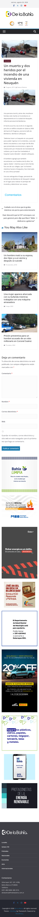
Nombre (6, 402)
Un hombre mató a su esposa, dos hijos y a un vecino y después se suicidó (18, 258)
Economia (5, 860)
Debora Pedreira (22, 87)
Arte (3, 864)
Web (3, 421)
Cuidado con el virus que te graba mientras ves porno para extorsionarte (19, 208)
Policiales (7, 61)
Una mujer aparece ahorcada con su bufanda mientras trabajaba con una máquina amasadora (18, 298)
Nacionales (5, 855)
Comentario (7, 373)
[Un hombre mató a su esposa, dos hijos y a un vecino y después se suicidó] (19, 233)
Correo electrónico (10, 411)
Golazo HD (5, 847)
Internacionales (7, 868)
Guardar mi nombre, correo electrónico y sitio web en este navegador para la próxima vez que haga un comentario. (19, 438)
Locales (4, 842)
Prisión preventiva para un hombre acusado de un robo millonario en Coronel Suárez (18, 338)
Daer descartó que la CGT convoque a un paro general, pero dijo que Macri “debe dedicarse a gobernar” (19, 218)
